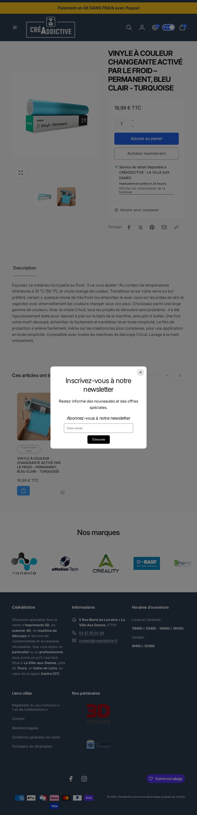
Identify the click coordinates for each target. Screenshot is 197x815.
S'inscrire (98, 439)
